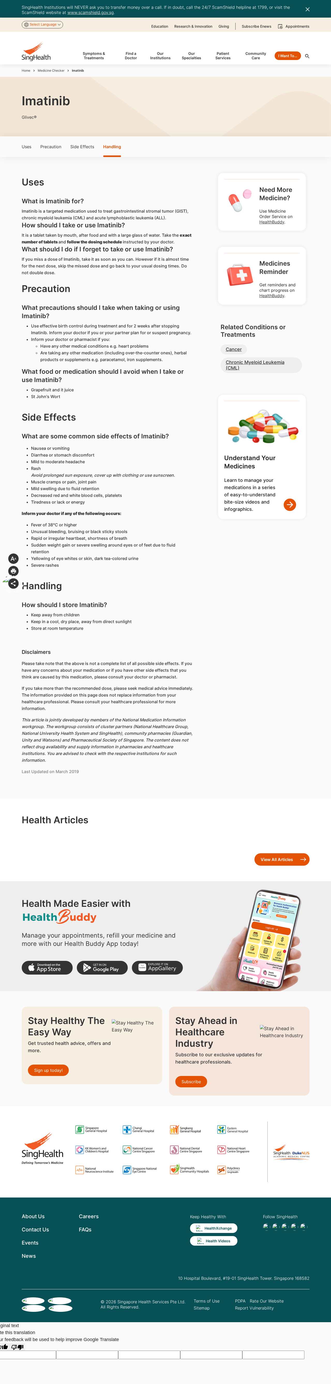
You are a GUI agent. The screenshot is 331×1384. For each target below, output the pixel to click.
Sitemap (202, 1308)
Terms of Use (207, 1301)
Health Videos (218, 1241)
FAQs (85, 1229)
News (29, 1256)
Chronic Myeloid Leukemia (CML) (255, 365)
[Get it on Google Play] (102, 968)
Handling (112, 146)
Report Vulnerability (254, 1308)
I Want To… (287, 56)
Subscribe (191, 1081)
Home (26, 70)
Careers (89, 1216)
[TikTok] (276, 1227)
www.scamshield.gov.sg (90, 12)
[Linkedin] (285, 1227)
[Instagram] (294, 1227)
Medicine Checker (51, 70)
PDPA (240, 1301)
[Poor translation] (17, 1347)
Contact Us (35, 1229)
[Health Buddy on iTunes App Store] (47, 968)
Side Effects (82, 146)
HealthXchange (218, 1228)
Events (30, 1243)
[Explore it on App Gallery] (157, 968)
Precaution (50, 146)
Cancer (234, 349)
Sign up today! (48, 1070)
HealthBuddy (271, 222)
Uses (26, 146)
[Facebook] (266, 1227)
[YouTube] (303, 1227)
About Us (33, 1216)
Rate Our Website (267, 1301)
